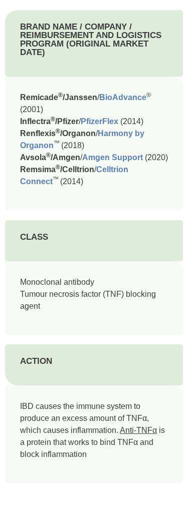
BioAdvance (122, 97)
